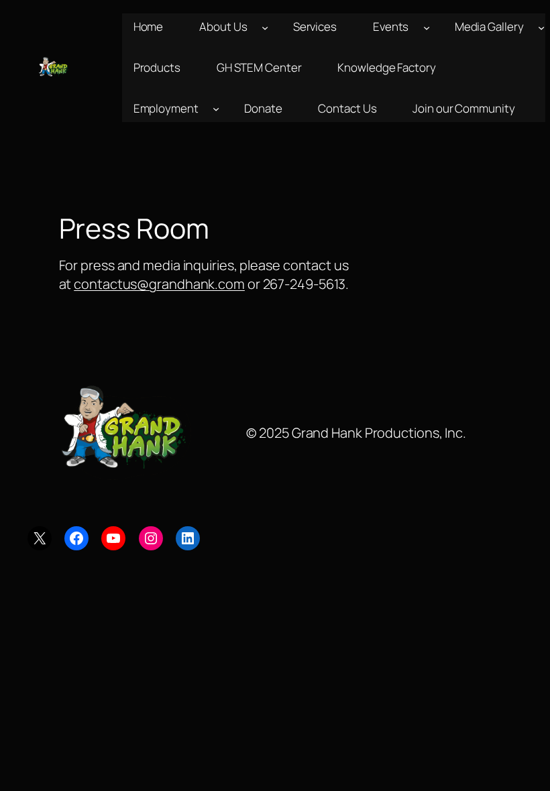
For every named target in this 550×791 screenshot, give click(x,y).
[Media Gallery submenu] (541, 26)
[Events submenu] (426, 26)
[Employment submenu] (216, 108)
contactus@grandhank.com (159, 284)
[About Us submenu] (265, 26)
